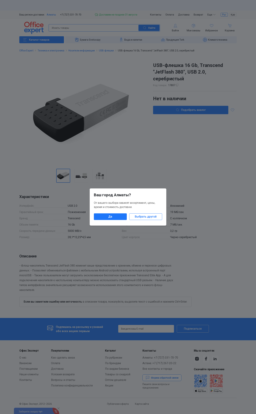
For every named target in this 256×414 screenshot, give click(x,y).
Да (110, 216)
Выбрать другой (146, 216)
